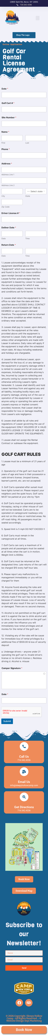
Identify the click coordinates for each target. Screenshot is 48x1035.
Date (5, 88)
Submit (7, 721)
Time (27, 238)
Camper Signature (12, 668)
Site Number (9, 117)
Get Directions (24, 807)
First (3, 143)
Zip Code (5, 207)
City (3, 196)
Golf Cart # (8, 103)
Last (27, 143)
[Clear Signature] (44, 673)
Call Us (24, 756)
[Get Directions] (24, 797)
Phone (5, 149)
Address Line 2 (7, 185)
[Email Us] (24, 771)
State (27, 196)
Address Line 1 (7, 174)
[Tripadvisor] (29, 1003)
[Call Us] (24, 746)
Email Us (24, 782)
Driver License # (10, 213)
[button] (37, 18)
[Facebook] (19, 1003)
